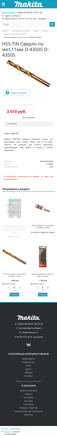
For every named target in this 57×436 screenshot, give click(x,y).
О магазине (28, 404)
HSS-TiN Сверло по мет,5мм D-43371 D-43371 (14, 275)
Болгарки (28, 376)
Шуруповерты (28, 358)
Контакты (28, 414)
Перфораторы (28, 362)
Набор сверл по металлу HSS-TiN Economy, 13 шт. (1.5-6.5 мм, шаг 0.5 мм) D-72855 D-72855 (14, 228)
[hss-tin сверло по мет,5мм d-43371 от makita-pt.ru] (14, 257)
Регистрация (15, 428)
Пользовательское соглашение (28, 411)
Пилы (28, 365)
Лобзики (28, 372)
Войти (6, 428)
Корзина (7, 431)
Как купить (29, 397)
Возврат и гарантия (28, 407)
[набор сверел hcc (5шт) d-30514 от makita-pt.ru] (43, 257)
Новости (28, 394)
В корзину (14, 294)
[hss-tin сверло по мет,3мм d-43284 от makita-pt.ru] (43, 208)
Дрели (28, 369)
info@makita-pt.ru (30, 332)
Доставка (28, 401)
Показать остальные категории (28, 381)
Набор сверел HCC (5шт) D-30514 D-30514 (43, 275)
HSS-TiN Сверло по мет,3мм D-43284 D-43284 (43, 226)
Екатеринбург (9, 12)
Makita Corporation (28, 390)
